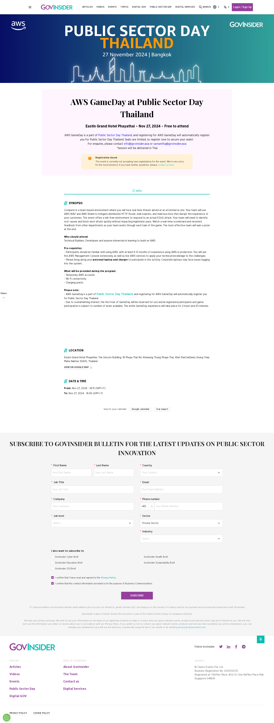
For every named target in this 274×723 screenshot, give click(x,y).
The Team (70, 674)
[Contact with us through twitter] (220, 646)
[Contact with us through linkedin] (228, 646)
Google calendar (141, 409)
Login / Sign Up (242, 7)
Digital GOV (18, 696)
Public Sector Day (22, 688)
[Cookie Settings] (7, 717)
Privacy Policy (108, 578)
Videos (100, 7)
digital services (185, 7)
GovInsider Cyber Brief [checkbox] (66, 557)
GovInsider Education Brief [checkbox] (68, 563)
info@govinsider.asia (136, 144)
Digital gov (139, 7)
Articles (87, 7)
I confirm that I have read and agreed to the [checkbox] (85, 578)
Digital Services (74, 688)
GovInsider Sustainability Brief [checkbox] (159, 563)
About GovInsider (76, 667)
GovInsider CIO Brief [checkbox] (65, 569)
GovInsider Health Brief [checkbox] (156, 557)
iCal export (162, 409)
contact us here (166, 165)
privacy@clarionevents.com (192, 627)
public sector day (161, 7)
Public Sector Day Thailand (115, 135)
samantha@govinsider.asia (169, 144)
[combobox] (215, 7)
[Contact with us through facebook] (236, 646)
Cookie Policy (41, 713)
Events (112, 7)
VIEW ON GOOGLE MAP (76, 367)
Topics (124, 7)
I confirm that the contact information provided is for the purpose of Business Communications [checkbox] (103, 584)
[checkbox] (52, 556)
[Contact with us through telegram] (243, 646)
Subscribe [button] (137, 595)
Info (139, 190)
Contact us (71, 681)
